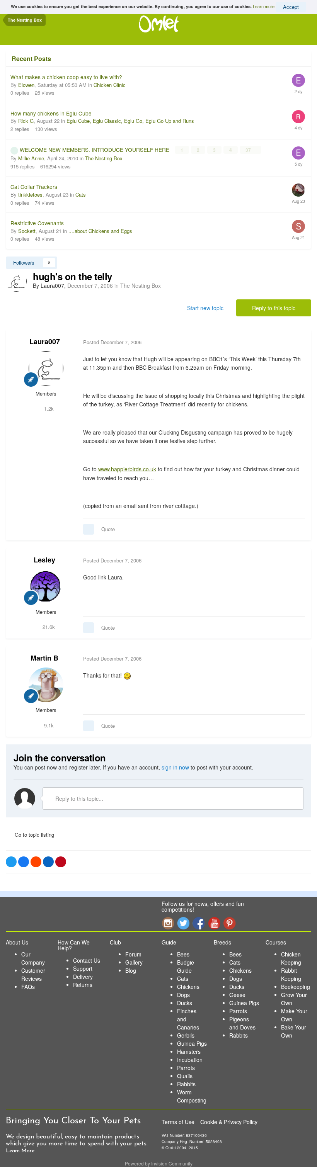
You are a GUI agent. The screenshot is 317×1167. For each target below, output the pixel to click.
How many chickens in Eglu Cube (51, 113)
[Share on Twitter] (11, 861)
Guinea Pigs (192, 1043)
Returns (82, 985)
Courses (276, 942)
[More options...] (297, 342)
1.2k (48, 408)
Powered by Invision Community (159, 1163)
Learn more (263, 6)
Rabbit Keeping (291, 974)
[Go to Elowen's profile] (298, 80)
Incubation (190, 1059)
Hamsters (189, 1051)
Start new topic (205, 308)
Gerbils (185, 1035)
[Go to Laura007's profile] (16, 281)
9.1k (48, 725)
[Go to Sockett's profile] (298, 226)
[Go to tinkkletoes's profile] (298, 190)
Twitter (183, 923)
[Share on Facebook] (23, 861)
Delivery (83, 976)
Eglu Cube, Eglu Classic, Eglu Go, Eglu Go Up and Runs (130, 120)
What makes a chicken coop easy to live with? (66, 77)
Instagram (168, 923)
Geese (237, 995)
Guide (169, 942)
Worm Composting (191, 1096)
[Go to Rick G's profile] (298, 116)
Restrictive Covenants (37, 223)
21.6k (48, 626)
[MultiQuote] (88, 529)
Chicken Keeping (291, 958)
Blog (130, 970)
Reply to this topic (273, 308)
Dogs (183, 995)
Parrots (186, 1068)
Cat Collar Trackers (33, 186)
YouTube (214, 923)
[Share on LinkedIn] (48, 861)
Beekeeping (295, 986)
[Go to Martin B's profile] (46, 685)
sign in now (175, 767)
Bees (183, 954)
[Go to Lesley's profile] (46, 586)
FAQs (28, 986)
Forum (133, 954)
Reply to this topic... (78, 798)
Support (82, 968)
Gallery (134, 962)
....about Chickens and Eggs (100, 230)
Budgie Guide (185, 966)
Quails (185, 1076)
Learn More (20, 1151)
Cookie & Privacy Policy (228, 1122)
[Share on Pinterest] (60, 861)
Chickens (188, 986)
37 (248, 149)
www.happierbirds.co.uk (127, 469)
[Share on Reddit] (36, 861)
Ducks (184, 1003)
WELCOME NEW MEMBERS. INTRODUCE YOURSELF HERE (95, 149)
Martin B (44, 658)
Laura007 (44, 341)
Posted (112, 342)
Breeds (222, 942)
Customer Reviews (33, 974)
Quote (108, 529)
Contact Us (86, 960)
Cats (80, 194)
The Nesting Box (104, 158)
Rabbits (186, 1084)
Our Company (33, 958)
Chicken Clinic (110, 84)
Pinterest (229, 923)
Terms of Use (178, 1122)
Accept (291, 6)
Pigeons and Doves (242, 1023)
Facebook (199, 923)
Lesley (44, 560)
